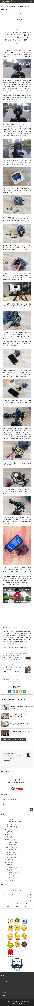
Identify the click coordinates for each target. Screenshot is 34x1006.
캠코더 (9, 832)
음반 (9, 837)
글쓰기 (5, 995)
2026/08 (17, 890)
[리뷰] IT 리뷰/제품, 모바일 (14, 13)
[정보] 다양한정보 (11, 850)
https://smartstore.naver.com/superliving (14, 653)
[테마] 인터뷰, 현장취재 (13, 844)
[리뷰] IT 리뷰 (10, 824)
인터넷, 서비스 (12, 842)
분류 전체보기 (9, 819)
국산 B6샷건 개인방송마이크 (11, 656)
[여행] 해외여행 (10, 857)
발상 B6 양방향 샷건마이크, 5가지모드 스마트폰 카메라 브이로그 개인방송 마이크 (12, 659)
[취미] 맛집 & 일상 (11, 872)
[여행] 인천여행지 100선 (13, 867)
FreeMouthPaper (8, 754)
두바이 (9, 865)
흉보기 (8, 877)
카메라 (9, 829)
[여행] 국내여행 (10, 855)
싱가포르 (10, 860)
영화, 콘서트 (11, 839)
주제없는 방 (9, 880)
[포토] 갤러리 (10, 870)
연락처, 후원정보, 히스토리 (10, 799)
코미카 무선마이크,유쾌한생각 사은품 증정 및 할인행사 (12, 667)
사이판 (9, 862)
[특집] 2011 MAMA (11, 852)
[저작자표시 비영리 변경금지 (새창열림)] (19, 679)
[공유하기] (6, 679)
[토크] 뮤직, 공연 (11, 847)
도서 (8, 834)
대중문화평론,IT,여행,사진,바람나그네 (11, 756)
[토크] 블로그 (10, 875)
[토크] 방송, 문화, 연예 (13, 822)
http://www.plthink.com (9, 664)
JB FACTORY (20, 1003)
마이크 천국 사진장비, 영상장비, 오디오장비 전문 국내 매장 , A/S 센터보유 (12, 670)
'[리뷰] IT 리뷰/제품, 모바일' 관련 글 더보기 (13, 739)
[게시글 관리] (8, 679)
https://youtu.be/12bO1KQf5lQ (10, 627)
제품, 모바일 (11, 827)
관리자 (5, 993)
